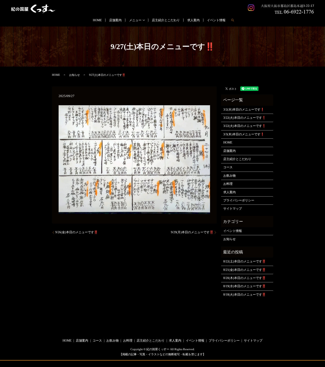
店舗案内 (115, 20)
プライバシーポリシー (238, 200)
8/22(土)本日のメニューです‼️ (244, 261)
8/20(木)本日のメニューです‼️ (244, 278)
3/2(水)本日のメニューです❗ (243, 109)
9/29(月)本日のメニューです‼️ (192, 232)
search (232, 20)
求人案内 (193, 20)
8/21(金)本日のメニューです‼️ (244, 269)
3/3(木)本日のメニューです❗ (243, 134)
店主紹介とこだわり (166, 20)
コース (228, 167)
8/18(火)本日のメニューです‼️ (244, 294)
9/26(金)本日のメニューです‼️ (76, 232)
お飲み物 (229, 175)
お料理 (228, 183)
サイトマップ (232, 208)
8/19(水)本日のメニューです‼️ (244, 286)
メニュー (135, 20)
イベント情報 (216, 20)
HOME (97, 20)
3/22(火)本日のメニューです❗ (244, 117)
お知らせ (74, 74)
